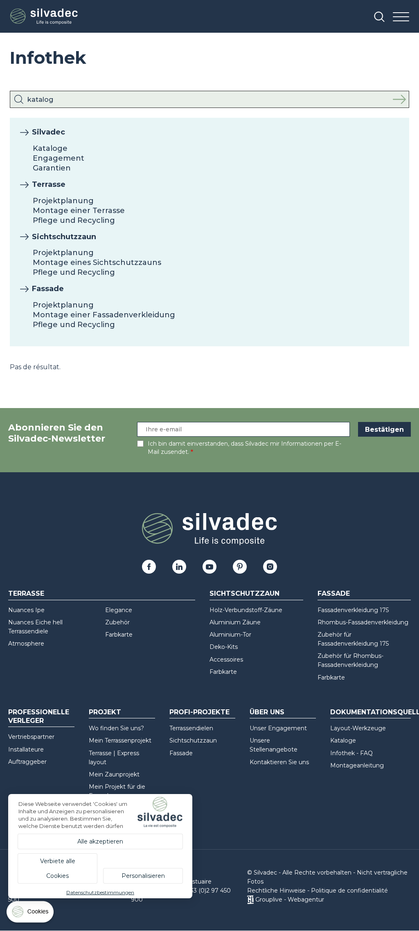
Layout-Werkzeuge (358, 728)
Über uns (267, 712)
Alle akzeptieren (100, 841)
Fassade (48, 288)
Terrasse (48, 184)
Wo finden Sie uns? (116, 728)
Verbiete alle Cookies (57, 868)
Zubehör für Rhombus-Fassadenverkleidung (350, 660)
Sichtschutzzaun (64, 236)
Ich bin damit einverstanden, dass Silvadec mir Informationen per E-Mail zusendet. (244, 447)
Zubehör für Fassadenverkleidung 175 (353, 639)
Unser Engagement (278, 728)
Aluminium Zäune (235, 622)
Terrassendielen (191, 728)
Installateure (26, 749)
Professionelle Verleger (38, 716)
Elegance (118, 610)
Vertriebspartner (31, 736)
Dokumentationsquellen (370, 712)
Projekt (105, 712)
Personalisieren (143, 875)
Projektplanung (63, 200)
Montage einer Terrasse (79, 210)
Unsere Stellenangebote (273, 745)
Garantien (52, 168)
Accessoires (226, 659)
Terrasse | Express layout (114, 757)
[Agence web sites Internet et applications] (250, 899)
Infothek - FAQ (351, 753)
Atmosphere (26, 643)
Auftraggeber (27, 761)
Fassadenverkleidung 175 (353, 610)
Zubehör (117, 622)
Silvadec (48, 132)
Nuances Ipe (26, 610)
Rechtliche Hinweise (276, 890)
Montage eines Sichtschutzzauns (97, 262)
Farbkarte (119, 634)
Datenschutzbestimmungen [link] (100, 892)
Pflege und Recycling (74, 220)
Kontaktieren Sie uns (279, 762)
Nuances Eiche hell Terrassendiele (35, 627)
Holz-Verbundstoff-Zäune (246, 610)
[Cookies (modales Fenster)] (30, 913)
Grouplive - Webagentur (289, 899)
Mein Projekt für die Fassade (117, 791)
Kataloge (50, 148)
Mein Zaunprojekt (114, 774)
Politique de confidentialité (349, 890)
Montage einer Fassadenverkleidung (104, 314)
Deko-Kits (224, 647)
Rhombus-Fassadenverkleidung (363, 622)
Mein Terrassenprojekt (120, 740)
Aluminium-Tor (230, 634)
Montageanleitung (357, 765)
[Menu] (401, 17)
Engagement (58, 158)
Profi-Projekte (199, 712)
